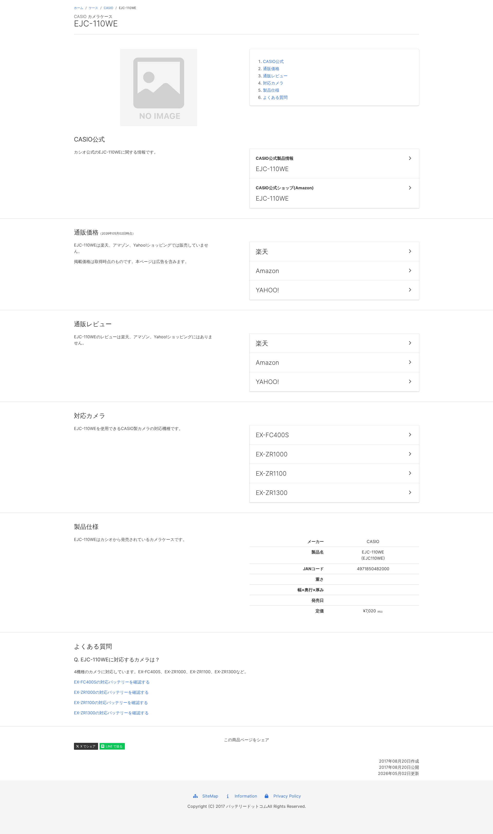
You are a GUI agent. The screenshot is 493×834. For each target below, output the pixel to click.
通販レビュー (275, 75)
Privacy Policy (285, 796)
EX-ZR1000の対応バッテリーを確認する (111, 692)
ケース (93, 8)
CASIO (108, 8)
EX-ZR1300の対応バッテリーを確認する (111, 712)
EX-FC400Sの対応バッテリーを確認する (112, 682)
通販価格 (271, 68)
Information (244, 796)
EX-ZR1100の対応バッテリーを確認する (111, 702)
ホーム (78, 8)
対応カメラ (273, 83)
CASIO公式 (273, 61)
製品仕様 (271, 90)
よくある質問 (275, 97)
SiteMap (208, 796)
